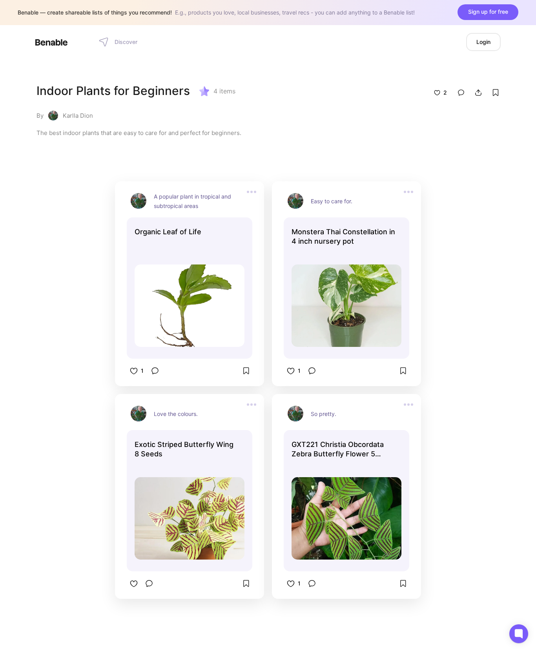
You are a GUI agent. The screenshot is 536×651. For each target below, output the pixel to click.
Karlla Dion (78, 115)
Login (483, 41)
